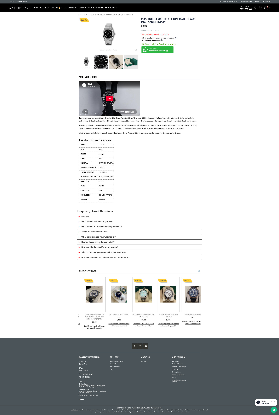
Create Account (246, 2)
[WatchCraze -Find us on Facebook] (134, 346)
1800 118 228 (246, 8)
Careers (81, 399)
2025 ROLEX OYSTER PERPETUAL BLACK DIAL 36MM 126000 (168, 20)
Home (80, 14)
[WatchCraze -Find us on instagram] (140, 346)
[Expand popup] (272, 401)
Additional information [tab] (88, 77)
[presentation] (81, 61)
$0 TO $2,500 (88, 15)
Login (257, 2)
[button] (197, 271)
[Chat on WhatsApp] (274, 410)
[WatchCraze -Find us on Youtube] (145, 346)
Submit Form (83, 364)
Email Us (82, 362)
